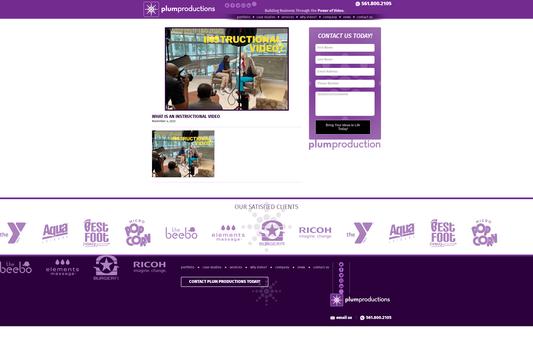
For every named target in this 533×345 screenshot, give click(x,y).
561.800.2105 (376, 4)
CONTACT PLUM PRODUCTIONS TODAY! (224, 282)
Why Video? (308, 17)
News (347, 17)
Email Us (344, 318)
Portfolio (243, 17)
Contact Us (364, 17)
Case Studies (266, 17)
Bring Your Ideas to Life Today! (343, 127)
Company (330, 17)
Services (287, 17)
